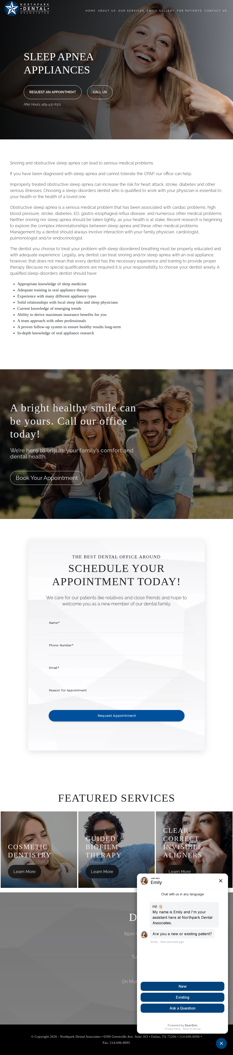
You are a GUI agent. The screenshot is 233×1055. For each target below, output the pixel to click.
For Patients (189, 10)
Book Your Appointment (47, 477)
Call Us (100, 92)
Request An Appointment (52, 92)
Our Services (131, 10)
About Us (107, 10)
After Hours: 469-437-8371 (42, 104)
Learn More (24, 871)
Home (91, 10)
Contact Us (216, 10)
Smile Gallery (161, 10)
